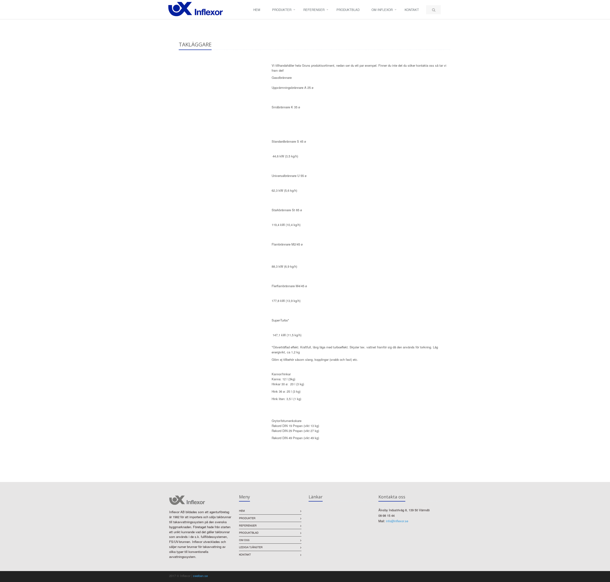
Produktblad (348, 9)
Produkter (281, 9)
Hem (256, 9)
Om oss (244, 540)
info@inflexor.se (397, 521)
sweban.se (200, 575)
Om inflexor (382, 9)
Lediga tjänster (251, 547)
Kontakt (412, 9)
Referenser (314, 9)
